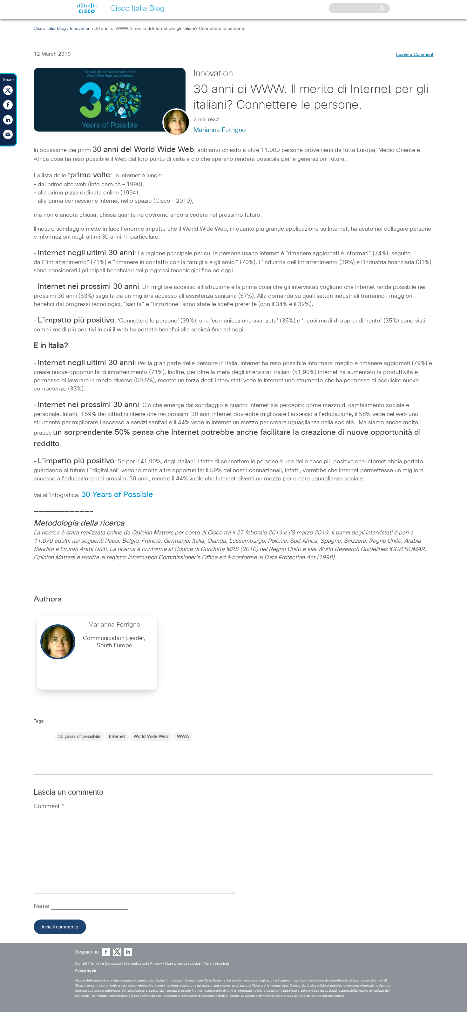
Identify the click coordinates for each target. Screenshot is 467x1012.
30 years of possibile (79, 736)
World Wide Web (151, 736)
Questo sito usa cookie (182, 963)
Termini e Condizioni (105, 963)
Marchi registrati (216, 963)
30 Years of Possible (117, 495)
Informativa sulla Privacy (143, 963)
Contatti (81, 963)
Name (42, 906)
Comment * (49, 806)
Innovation (80, 28)
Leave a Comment (414, 54)
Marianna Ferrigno (219, 130)
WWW (183, 736)
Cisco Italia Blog (50, 28)
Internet (117, 736)
